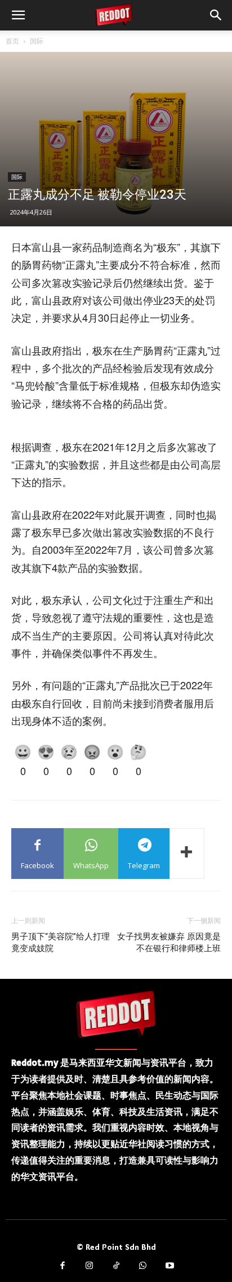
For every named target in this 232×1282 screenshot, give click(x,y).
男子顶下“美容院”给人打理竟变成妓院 (60, 942)
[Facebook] (62, 1266)
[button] (18, 15)
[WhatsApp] (143, 1266)
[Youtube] (169, 1266)
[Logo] (116, 1014)
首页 (12, 41)
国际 (36, 41)
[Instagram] (89, 1266)
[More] (186, 853)
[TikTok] (116, 1266)
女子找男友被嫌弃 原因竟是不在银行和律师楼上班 (169, 942)
